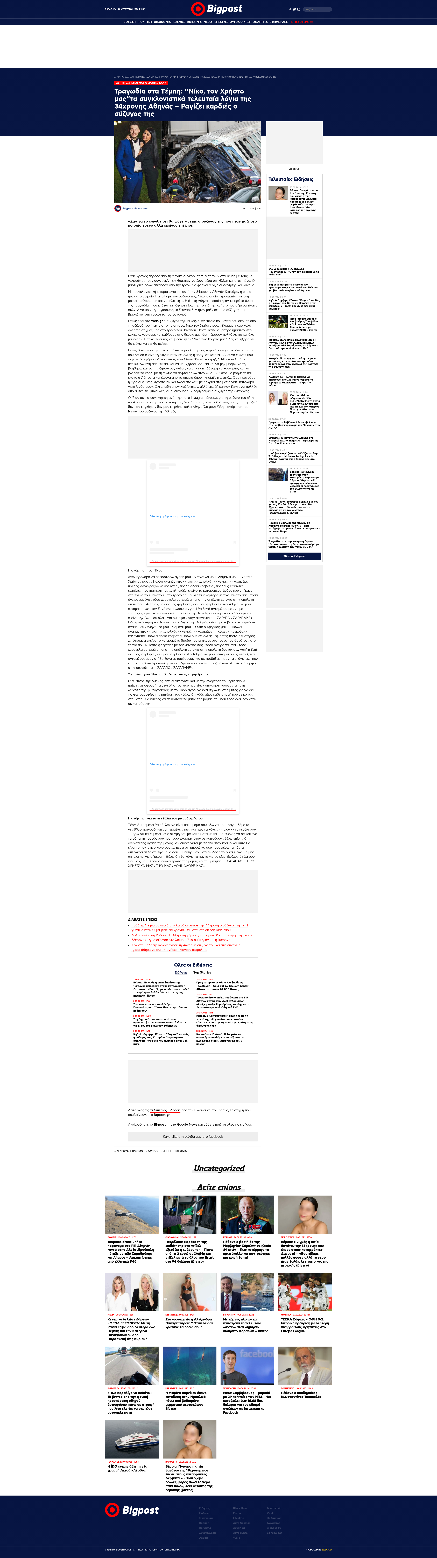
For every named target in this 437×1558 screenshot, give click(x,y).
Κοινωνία (205, 1528)
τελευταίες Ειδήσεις (165, 1110)
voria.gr (156, 321)
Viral (270, 1513)
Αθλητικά (239, 1528)
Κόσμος (204, 1523)
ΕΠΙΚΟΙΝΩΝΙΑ (172, 1549)
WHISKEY (327, 1549)
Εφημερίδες (274, 1533)
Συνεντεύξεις (207, 1533)
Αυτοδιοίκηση (241, 1523)
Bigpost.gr (162, 1115)
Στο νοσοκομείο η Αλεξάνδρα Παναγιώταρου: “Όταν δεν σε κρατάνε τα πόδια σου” (160, 1008)
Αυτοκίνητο (240, 1533)
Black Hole (240, 1508)
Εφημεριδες (279, 22)
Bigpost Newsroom (135, 208)
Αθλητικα (260, 22)
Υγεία (236, 1538)
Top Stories (202, 972)
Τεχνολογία (274, 1508)
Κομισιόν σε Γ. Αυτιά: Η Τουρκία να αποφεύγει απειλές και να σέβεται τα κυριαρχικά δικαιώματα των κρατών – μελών (220, 1039)
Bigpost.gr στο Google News (175, 1125)
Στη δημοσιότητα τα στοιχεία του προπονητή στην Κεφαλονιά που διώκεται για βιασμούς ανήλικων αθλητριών (159, 1023)
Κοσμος (179, 22)
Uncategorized (131, 77)
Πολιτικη (145, 22)
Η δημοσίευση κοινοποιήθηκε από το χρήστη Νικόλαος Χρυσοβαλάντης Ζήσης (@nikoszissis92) (199, 561)
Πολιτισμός (274, 1518)
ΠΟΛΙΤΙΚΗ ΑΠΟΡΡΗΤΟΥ (150, 1549)
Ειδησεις (130, 22)
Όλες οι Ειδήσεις (294, 556)
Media (208, 22)
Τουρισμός (273, 1523)
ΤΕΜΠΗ (166, 1151)
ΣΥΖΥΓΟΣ (151, 1151)
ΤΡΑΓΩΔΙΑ (180, 1151)
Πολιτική (204, 1513)
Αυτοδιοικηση (240, 22)
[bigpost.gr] (216, 15)
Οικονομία (206, 1518)
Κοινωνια (194, 22)
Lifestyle (221, 22)
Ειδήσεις (181, 972)
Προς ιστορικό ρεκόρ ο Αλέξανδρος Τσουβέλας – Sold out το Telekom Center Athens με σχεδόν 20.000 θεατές (222, 986)
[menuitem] (130, 22)
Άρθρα (203, 1538)
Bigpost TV (274, 1528)
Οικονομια (162, 22)
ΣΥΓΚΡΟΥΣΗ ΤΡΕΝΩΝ (128, 1151)
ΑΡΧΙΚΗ (118, 77)
